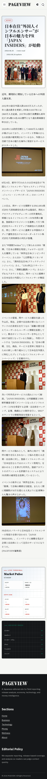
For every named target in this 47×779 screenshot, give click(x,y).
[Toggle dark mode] (37, 4)
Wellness (6, 733)
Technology (7, 724)
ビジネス (8, 20)
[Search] (42, 4)
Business (6, 720)
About (4, 737)
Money (5, 728)
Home (4, 715)
